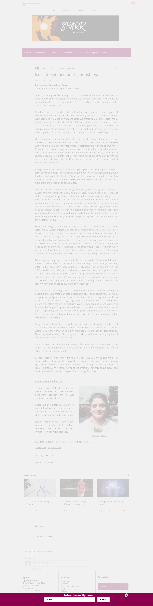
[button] (126, 595)
